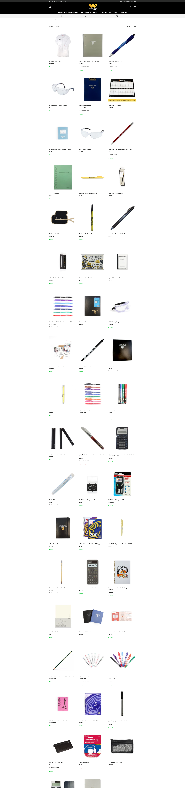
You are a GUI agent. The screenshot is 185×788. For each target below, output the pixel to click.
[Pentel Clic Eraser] (63, 484)
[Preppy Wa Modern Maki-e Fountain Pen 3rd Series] (92, 438)
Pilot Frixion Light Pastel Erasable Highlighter (121, 544)
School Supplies (84, 12)
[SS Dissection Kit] (63, 218)
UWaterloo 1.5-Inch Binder (86, 632)
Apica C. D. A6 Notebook (115, 278)
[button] (135, 6)
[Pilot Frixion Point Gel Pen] (92, 394)
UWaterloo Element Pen (115, 61)
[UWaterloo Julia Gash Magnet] (92, 262)
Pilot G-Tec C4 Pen (84, 676)
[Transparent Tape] (92, 746)
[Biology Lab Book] (63, 177)
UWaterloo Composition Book (87, 322)
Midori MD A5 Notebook (55, 632)
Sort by (51, 26)
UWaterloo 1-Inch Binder (115, 366)
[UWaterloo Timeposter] (122, 89)
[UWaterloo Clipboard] (92, 89)
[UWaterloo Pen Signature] (122, 177)
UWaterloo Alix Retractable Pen (88, 193)
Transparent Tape (84, 762)
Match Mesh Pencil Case (115, 762)
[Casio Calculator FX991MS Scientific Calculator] (92, 572)
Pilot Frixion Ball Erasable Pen (116, 676)
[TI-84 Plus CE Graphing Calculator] (122, 484)
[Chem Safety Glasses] (92, 133)
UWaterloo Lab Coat (54, 61)
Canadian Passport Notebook (116, 632)
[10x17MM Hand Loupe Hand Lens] (92, 484)
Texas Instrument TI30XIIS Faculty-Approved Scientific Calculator (121, 455)
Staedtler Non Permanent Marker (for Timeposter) (119, 721)
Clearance (124, 12)
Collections (61, 12)
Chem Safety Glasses (85, 149)
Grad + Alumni (113, 12)
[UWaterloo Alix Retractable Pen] (92, 177)
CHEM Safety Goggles (114, 322)
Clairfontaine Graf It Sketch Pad (58, 720)
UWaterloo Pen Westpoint (56, 278)
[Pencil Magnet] (63, 394)
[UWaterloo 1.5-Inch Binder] (92, 616)
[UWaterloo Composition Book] (92, 306)
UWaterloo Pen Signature (115, 193)
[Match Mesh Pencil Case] (122, 746)
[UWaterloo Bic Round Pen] (92, 218)
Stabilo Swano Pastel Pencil (57, 588)
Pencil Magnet (53, 410)
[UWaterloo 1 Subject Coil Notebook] (92, 45)
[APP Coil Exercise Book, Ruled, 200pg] (92, 528)
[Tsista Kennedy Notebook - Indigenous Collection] (122, 572)
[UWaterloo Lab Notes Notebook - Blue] (63, 133)
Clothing (94, 12)
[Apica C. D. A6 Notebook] (122, 262)
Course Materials (73, 12)
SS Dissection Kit (54, 234)
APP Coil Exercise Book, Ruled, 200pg (89, 544)
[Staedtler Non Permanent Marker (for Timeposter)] (122, 704)
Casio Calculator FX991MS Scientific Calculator (92, 588)
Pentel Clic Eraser (54, 500)
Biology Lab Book (54, 193)
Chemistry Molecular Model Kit (58, 366)
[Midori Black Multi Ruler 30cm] (63, 438)
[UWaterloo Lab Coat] (63, 45)
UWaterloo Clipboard (85, 105)
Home (50, 19)
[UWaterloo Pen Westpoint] (63, 262)
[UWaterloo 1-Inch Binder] (122, 350)
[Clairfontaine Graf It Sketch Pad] (63, 704)
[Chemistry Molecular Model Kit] (63, 350)
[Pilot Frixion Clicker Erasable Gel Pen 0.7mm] (63, 306)
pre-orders (58, 1)
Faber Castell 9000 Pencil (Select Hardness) (61, 676)
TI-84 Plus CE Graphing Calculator (118, 500)
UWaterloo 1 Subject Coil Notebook (89, 61)
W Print (120, 1)
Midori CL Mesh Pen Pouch (56, 762)
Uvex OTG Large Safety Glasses (58, 105)
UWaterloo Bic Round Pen (86, 234)
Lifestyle (103, 12)
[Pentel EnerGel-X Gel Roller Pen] (122, 218)
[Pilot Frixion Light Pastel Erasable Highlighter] (122, 528)
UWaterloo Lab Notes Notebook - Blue (60, 149)
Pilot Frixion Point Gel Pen (86, 410)
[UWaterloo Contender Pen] (92, 350)
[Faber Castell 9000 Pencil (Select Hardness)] (63, 660)
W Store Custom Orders (130, 1)
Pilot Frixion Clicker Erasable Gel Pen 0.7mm (61, 322)
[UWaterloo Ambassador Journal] (63, 528)
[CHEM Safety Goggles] (122, 306)
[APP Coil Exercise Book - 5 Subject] (92, 704)
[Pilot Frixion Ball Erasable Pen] (122, 660)
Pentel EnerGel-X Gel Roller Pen (117, 234)
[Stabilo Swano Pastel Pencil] (63, 572)
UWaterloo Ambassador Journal (58, 544)
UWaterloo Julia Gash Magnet (87, 278)
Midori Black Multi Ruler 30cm (57, 454)
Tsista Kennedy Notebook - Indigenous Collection (119, 588)
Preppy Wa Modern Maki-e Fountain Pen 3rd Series (91, 455)
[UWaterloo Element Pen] (122, 45)
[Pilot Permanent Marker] (122, 394)
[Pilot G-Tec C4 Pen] (92, 660)
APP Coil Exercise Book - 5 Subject (88, 720)
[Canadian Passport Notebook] (122, 616)
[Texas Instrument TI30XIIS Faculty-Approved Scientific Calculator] (122, 438)
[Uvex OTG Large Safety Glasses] (63, 89)
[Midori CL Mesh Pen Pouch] (63, 746)
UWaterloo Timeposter (114, 105)
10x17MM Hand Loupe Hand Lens (88, 500)
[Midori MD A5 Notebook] (63, 616)
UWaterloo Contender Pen (86, 366)
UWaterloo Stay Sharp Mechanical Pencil (120, 149)
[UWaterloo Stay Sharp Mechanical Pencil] (122, 133)
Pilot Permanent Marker (115, 410)
